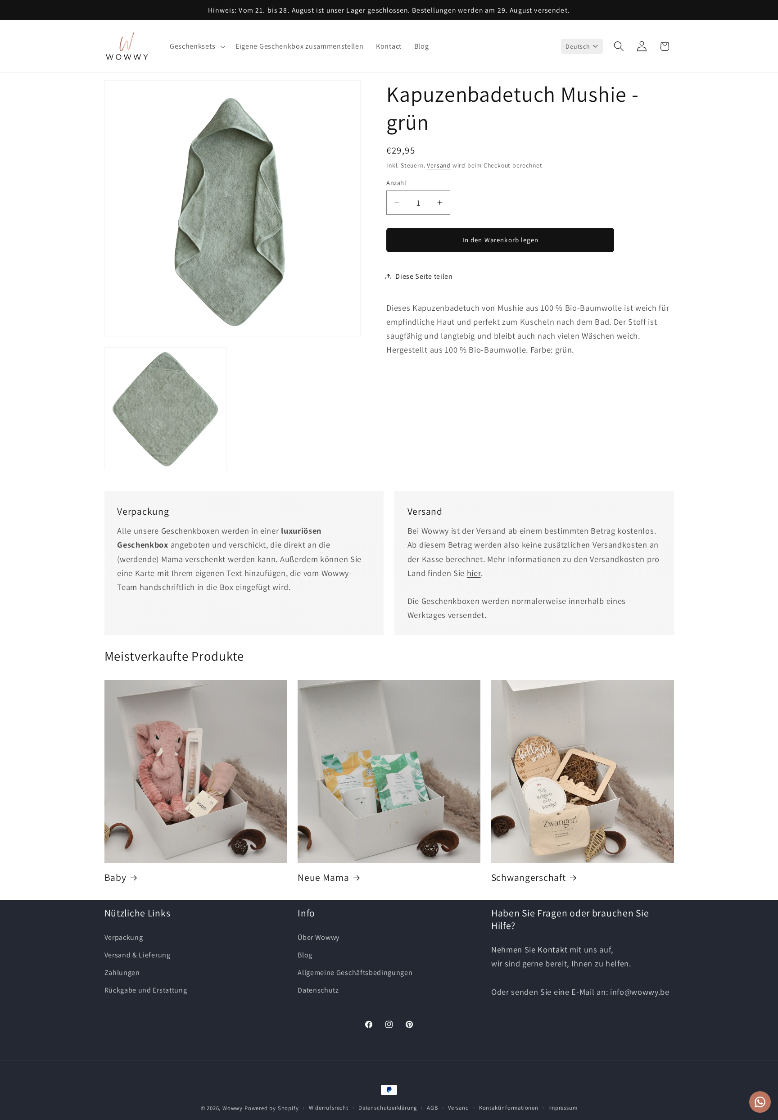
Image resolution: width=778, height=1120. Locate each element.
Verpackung (123, 937)
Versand (439, 165)
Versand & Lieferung (137, 955)
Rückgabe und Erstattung (145, 989)
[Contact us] (760, 1102)
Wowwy (232, 1108)
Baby (115, 877)
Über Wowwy (318, 937)
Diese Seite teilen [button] (423, 276)
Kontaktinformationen (508, 1107)
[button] (196, 46)
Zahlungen (122, 972)
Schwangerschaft (528, 877)
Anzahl (396, 182)
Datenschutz (318, 989)
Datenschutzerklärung (387, 1107)
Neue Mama (323, 877)
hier (474, 572)
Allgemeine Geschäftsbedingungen (355, 972)
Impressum (562, 1107)
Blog (305, 955)
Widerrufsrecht (328, 1107)
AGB (432, 1107)
